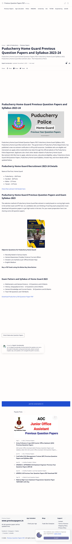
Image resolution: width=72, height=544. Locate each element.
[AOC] (24, 440)
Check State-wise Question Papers (13, 335)
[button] (65, 3)
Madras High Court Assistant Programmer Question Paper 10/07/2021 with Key (35, 481)
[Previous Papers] (9, 8)
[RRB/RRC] (33, 8)
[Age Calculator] (19, 8)
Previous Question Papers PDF (14, 3)
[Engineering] (58, 8)
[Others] (34, 462)
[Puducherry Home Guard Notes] (36, 234)
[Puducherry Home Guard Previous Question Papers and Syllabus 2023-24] (36, 124)
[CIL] (24, 454)
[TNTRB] (51, 8)
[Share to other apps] (27, 68)
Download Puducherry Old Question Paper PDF (17, 297)
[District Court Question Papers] (31, 477)
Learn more (57, 533)
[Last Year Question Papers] (39, 471)
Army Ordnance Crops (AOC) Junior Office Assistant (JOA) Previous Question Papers (35, 444)
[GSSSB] (66, 8)
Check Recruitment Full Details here (13, 189)
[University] (41, 8)
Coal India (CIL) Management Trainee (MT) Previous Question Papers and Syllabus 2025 (36, 457)
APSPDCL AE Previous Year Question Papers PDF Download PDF (36, 473)
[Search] (68, 3)
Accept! (56, 538)
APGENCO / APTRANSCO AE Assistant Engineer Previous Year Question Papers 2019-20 (36, 466)
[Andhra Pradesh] (27, 462)
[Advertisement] (36, 28)
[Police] (27, 8)
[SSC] (46, 8)
